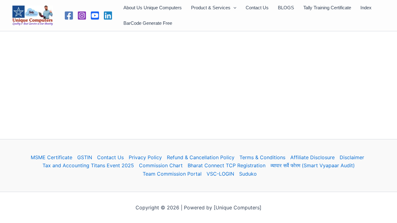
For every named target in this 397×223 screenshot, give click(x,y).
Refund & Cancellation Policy (200, 157)
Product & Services (210, 7)
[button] (233, 7)
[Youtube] (95, 15)
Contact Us (257, 7)
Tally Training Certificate (327, 7)
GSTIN (84, 157)
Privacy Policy (145, 157)
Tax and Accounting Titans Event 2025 (88, 165)
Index (366, 7)
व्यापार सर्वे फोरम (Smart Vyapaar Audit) (312, 165)
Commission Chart (161, 165)
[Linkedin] (108, 15)
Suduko (248, 174)
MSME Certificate (51, 157)
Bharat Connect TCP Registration (226, 165)
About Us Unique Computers (152, 7)
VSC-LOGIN (220, 174)
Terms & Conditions (262, 157)
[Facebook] (69, 15)
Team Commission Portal (172, 174)
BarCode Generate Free (147, 23)
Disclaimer (352, 157)
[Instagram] (82, 15)
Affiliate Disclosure (312, 157)
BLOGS (286, 7)
